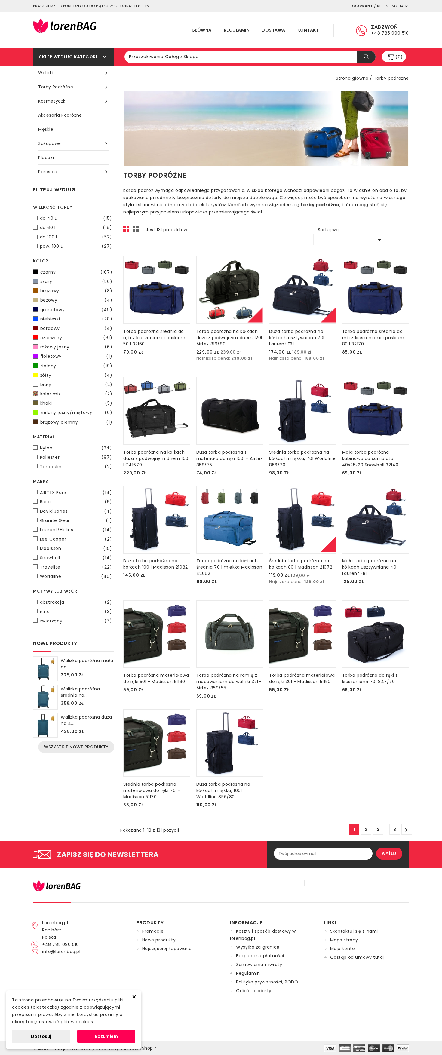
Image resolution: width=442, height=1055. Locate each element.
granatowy (76, 310)
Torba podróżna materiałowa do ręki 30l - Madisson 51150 (302, 678)
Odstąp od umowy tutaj (357, 957)
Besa (76, 502)
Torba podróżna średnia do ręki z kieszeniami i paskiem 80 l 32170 (373, 337)
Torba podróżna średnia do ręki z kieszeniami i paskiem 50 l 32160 (154, 337)
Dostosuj (41, 1036)
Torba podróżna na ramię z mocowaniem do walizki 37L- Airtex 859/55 (229, 681)
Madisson (76, 548)
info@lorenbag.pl (61, 952)
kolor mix (76, 394)
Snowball (76, 558)
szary (76, 281)
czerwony (76, 338)
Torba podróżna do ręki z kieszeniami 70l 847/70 (370, 678)
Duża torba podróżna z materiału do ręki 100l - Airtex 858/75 (229, 458)
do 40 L (76, 218)
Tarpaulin (76, 467)
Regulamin (237, 30)
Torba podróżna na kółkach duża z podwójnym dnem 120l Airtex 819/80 (229, 337)
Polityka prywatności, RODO (267, 982)
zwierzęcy (76, 621)
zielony (76, 366)
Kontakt (308, 30)
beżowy (76, 300)
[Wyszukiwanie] (366, 57)
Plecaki (46, 158)
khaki (76, 403)
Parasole (73, 172)
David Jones (76, 511)
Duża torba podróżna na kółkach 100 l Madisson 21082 (155, 564)
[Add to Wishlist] (124, 349)
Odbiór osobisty (254, 991)
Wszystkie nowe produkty (76, 747)
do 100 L (76, 237)
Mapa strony (344, 940)
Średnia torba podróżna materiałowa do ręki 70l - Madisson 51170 (152, 790)
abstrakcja (76, 602)
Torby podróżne (73, 87)
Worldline (76, 576)
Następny (406, 829)
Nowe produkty (159, 940)
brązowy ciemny (76, 422)
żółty (76, 375)
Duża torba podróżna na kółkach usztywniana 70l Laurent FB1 (296, 337)
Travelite (76, 567)
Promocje (153, 931)
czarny (76, 272)
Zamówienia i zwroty (259, 964)
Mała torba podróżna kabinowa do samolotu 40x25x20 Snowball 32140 (370, 458)
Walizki (73, 73)
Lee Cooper (76, 539)
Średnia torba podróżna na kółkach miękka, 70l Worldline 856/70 (302, 458)
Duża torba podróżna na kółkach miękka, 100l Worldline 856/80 (223, 790)
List (136, 230)
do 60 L (76, 228)
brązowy (76, 291)
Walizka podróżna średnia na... (80, 692)
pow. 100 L (76, 246)
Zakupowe (73, 143)
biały (76, 385)
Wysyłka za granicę (258, 947)
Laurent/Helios (76, 530)
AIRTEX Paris (76, 492)
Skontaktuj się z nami (354, 931)
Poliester (76, 457)
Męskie (46, 129)
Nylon (76, 448)
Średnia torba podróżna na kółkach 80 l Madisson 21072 (300, 564)
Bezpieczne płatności (260, 956)
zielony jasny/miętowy (76, 412)
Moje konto (342, 949)
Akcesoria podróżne (60, 115)
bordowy (76, 328)
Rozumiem (106, 1036)
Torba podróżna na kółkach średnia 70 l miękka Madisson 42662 (229, 567)
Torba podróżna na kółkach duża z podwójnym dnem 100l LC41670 (156, 458)
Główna (202, 30)
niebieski (76, 319)
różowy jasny (76, 347)
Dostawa (273, 30)
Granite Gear (76, 520)
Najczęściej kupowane (167, 949)
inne (76, 612)
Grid (127, 230)
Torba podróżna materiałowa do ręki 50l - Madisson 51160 (156, 678)
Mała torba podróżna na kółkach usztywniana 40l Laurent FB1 (370, 567)
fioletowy (76, 356)
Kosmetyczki (73, 101)
